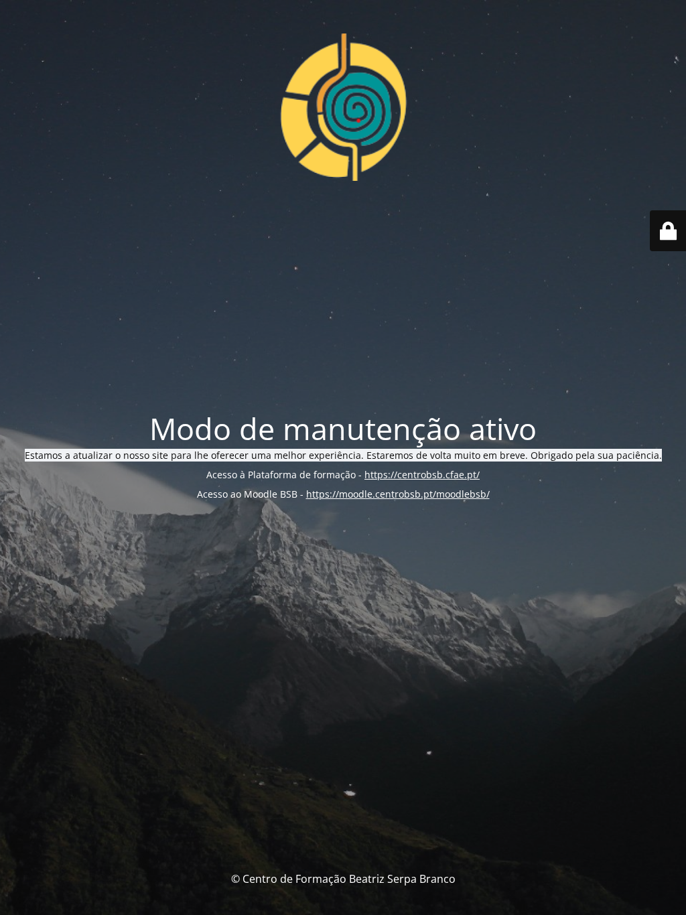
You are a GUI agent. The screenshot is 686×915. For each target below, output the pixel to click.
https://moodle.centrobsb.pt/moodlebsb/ (398, 494)
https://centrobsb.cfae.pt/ (422, 474)
